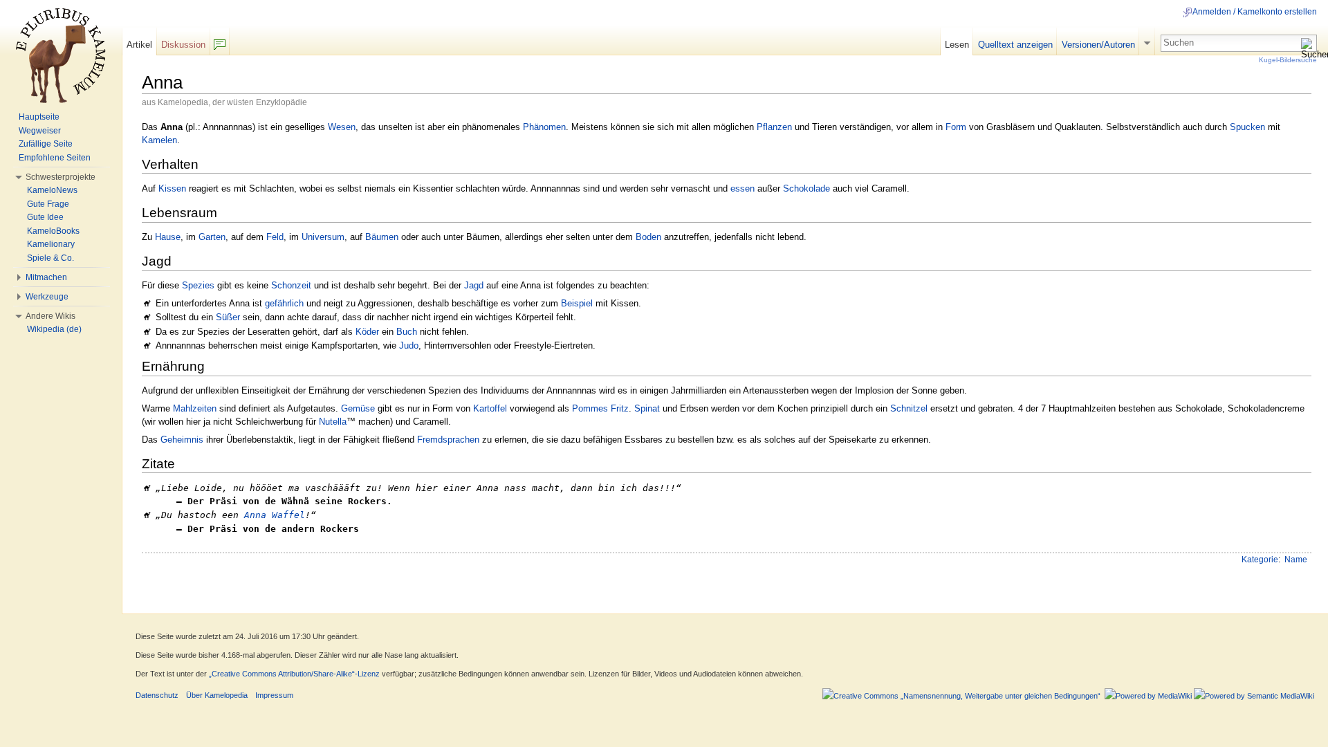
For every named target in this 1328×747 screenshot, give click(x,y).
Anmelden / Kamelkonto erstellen (1254, 12)
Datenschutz (157, 695)
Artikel (139, 44)
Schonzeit (291, 285)
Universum (323, 237)
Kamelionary (51, 244)
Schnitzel (909, 408)
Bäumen (381, 237)
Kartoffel (490, 408)
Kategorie (1260, 559)
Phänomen (544, 127)
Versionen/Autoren (1098, 44)
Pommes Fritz (600, 408)
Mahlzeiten (194, 408)
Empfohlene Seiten (55, 158)
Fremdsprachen (448, 439)
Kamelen (159, 140)
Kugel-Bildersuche (1288, 60)
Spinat (647, 408)
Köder (367, 331)
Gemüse (358, 408)
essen (742, 188)
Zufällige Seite (46, 144)
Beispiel (577, 303)
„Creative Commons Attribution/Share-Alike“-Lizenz (294, 674)
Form (956, 127)
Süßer (228, 317)
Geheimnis (181, 439)
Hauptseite (39, 117)
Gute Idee (45, 217)
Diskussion (183, 44)
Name (1295, 559)
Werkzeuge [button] (47, 297)
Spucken (1247, 127)
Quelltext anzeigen (1015, 44)
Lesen (957, 44)
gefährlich (284, 303)
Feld (275, 237)
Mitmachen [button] (46, 277)
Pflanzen (774, 127)
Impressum (274, 695)
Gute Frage (48, 204)
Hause (168, 237)
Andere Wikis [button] (50, 316)
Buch (406, 331)
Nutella (333, 421)
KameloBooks (53, 231)
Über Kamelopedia (217, 695)
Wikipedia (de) (54, 329)
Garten (212, 237)
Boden (648, 237)
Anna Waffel (274, 515)
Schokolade (806, 188)
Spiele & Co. (50, 258)
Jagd (473, 285)
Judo (408, 345)
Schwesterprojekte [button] (60, 177)
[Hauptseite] (61, 55)
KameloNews (52, 190)
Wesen (342, 127)
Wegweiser (40, 131)
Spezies (198, 285)
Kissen (172, 188)
